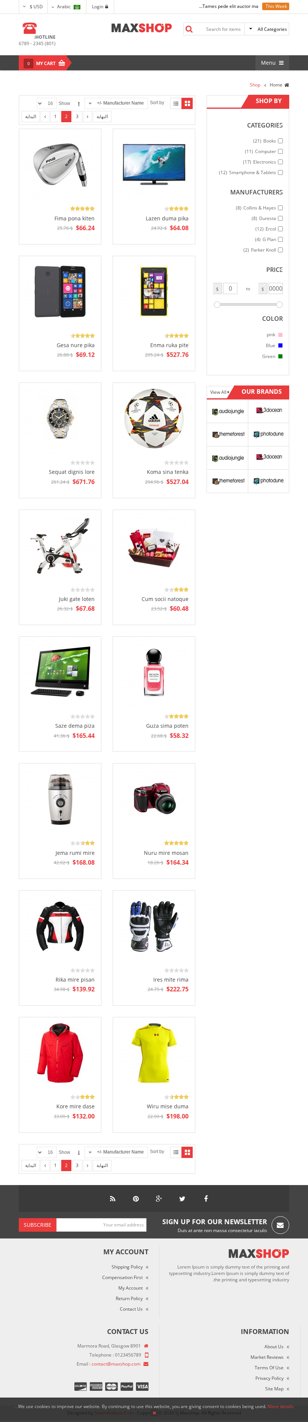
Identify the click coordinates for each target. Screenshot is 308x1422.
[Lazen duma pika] (154, 164)
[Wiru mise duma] (154, 1052)
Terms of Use (269, 1367)
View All (219, 392)
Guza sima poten (167, 725)
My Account (130, 1288)
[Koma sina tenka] (154, 418)
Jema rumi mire (75, 852)
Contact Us (131, 1309)
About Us (274, 1346)
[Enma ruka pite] (154, 291)
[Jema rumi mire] (60, 799)
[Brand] (227, 411)
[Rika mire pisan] (60, 926)
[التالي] (87, 116)
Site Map (274, 1389)
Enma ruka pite (169, 345)
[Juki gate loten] (60, 545)
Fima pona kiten (74, 218)
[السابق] (45, 116)
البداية (30, 116)
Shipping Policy (127, 1267)
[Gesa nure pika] (60, 291)
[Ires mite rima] (154, 926)
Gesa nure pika (76, 345)
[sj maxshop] (142, 27)
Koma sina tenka (168, 471)
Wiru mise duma (168, 1106)
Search (189, 29)
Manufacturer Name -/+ (120, 103)
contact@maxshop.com (116, 1364)
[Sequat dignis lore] (60, 418)
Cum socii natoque (165, 598)
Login (97, 6)
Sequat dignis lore (72, 471)
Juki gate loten (77, 598)
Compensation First (122, 1277)
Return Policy (129, 1298)
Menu (269, 62)
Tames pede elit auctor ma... (228, 6)
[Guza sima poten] (154, 672)
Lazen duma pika (167, 218)
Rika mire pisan (75, 979)
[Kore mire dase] (60, 1052)
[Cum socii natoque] (154, 545)
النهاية (102, 116)
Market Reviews (267, 1357)
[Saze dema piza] (60, 672)
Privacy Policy (269, 1378)
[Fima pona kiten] (60, 164)
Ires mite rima (171, 979)
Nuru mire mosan (166, 852)
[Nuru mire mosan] (154, 799)
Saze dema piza (75, 725)
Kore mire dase (75, 1106)
